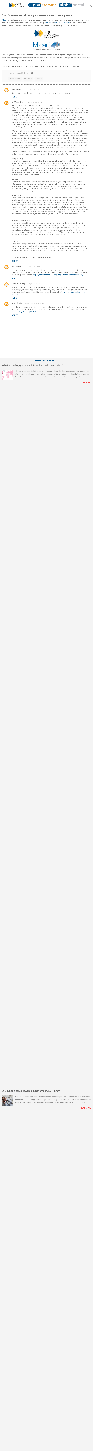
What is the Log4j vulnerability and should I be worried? (32, 365)
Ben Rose (16, 89)
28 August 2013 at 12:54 (30, 89)
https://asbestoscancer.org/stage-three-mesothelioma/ (58, 275)
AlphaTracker (15, 78)
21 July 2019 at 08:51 (33, 284)
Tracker (47, 23)
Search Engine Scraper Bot (24, 311)
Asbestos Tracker (62, 23)
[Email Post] (32, 74)
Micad (5, 20)
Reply (15, 97)
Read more (86, 382)
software (28, 78)
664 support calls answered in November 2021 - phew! (31, 1091)
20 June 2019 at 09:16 (31, 266)
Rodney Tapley (18, 283)
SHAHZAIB (17, 303)
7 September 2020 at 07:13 (33, 303)
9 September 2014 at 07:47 (32, 102)
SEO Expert (17, 266)
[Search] (91, 6)
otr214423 (16, 102)
